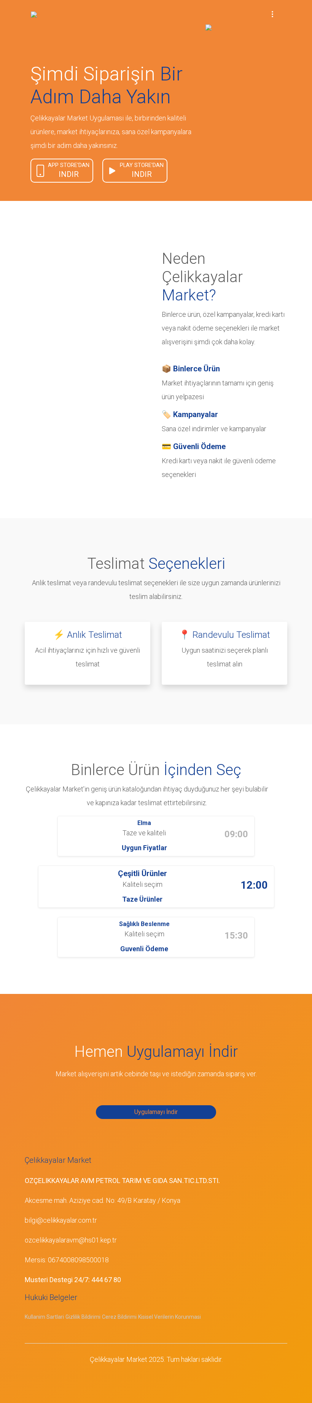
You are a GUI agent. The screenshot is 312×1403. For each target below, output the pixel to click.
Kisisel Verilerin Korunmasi (169, 1317)
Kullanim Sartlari (44, 1317)
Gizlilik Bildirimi (82, 1317)
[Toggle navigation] (272, 14)
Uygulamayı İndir (156, 1112)
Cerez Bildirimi (119, 1317)
